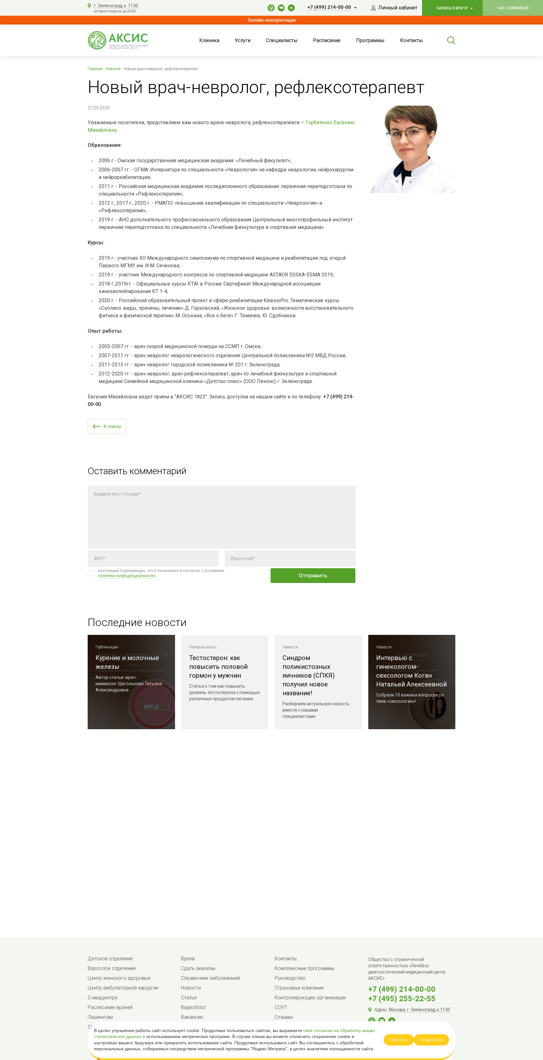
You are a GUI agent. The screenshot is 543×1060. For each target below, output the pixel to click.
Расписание (327, 40)
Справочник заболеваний (210, 978)
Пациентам (100, 1017)
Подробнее (431, 1039)
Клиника (209, 40)
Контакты (411, 40)
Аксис (125, 40)
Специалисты (282, 40)
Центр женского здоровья (119, 978)
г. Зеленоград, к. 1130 (116, 5)
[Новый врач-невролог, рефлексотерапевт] (412, 149)
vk (281, 7)
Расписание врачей (110, 1007)
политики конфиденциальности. (127, 576)
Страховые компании (299, 988)
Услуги (242, 40)
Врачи (188, 959)
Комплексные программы (304, 968)
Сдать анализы (198, 968)
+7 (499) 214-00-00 (402, 989)
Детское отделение (110, 959)
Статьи (189, 998)
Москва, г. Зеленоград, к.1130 (419, 1009)
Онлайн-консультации (272, 20)
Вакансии (192, 1017)
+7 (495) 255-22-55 (402, 998)
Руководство (290, 978)
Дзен (391, 1020)
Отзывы (284, 1017)
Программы (370, 40)
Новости (191, 988)
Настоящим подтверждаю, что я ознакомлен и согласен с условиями (161, 573)
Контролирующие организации (310, 998)
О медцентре (103, 998)
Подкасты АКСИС (271, 7)
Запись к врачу (452, 8)
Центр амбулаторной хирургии (123, 988)
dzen (291, 7)
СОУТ (281, 1007)
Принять (399, 1039)
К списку (112, 426)
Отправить (313, 575)
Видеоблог (193, 1007)
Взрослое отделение (112, 968)
